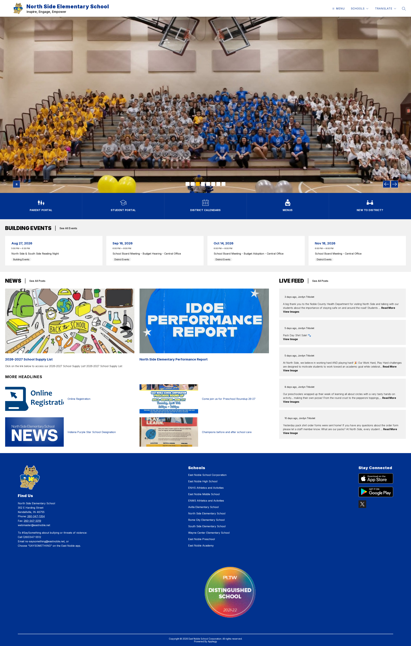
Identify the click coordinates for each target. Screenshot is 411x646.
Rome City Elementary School (206, 519)
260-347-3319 (32, 520)
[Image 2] (193, 184)
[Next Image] (394, 184)
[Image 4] (203, 184)
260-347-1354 (36, 516)
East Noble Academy (201, 545)
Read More (388, 307)
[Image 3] (198, 184)
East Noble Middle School (204, 494)
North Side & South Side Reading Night (36, 253)
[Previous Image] (386, 184)
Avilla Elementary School (203, 507)
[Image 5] (208, 184)
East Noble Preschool (201, 539)
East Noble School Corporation (207, 475)
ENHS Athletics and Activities (206, 487)
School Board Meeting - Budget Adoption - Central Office (249, 253)
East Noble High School (202, 481)
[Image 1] (187, 184)
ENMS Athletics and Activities (206, 500)
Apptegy (212, 641)
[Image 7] (218, 184)
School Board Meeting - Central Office (339, 253)
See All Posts (37, 280)
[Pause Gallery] (16, 184)
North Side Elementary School (206, 513)
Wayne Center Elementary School (209, 532)
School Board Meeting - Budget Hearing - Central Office (148, 253)
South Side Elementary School (207, 526)
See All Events (68, 228)
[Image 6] (213, 184)
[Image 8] (223, 184)
